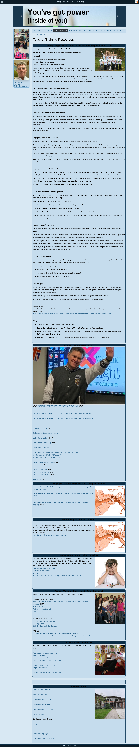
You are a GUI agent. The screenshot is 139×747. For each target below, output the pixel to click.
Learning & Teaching (62, 2)
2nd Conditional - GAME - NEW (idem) (47, 455)
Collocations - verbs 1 (41, 438)
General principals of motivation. (44, 621)
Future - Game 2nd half (41, 475)
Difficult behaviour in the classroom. (45, 626)
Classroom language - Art (42, 704)
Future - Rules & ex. (40, 470)
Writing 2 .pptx (38, 611)
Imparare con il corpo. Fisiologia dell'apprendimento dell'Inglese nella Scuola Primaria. (64, 636)
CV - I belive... (38, 30)
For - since (36, 465)
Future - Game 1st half (41, 472)
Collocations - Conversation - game (45, 433)
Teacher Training (78, 2)
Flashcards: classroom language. (45, 653)
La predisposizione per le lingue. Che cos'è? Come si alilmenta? (56, 633)
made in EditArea (69, 746)
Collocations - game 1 (41, 428)
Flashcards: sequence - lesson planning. (47, 660)
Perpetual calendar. (40, 668)
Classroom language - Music (43, 709)
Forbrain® (111, 30)
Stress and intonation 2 (41, 694)
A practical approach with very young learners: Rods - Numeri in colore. (58, 576)
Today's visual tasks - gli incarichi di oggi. (47, 672)
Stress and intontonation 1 (42, 690)
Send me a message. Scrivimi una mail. (20, 84)
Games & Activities (75, 30)
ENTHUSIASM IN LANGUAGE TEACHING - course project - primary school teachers (63, 418)
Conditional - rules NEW (41, 448)
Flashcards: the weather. (41, 658)
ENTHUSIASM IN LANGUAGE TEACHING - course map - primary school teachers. (63, 413)
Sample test (37, 479)
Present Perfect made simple (43, 462)
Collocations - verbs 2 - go (42, 443)
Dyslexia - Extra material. (42, 571)
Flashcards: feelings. (40, 655)
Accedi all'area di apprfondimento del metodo (49, 535)
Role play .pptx (38, 606)
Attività (48, 30)
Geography (37, 724)
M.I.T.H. (35, 573)
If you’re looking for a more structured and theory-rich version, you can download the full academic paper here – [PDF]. (72, 314)
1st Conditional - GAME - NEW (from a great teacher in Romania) (56, 452)
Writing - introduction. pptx (42, 609)
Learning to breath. (39, 624)
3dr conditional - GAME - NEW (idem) (46, 457)
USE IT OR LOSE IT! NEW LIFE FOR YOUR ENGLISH (57, 406)
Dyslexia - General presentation (44, 568)
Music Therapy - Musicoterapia (95, 30)
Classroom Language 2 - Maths (44, 738)
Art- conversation (39, 714)
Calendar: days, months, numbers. (45, 665)
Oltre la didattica (39, 34)
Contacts (119, 30)
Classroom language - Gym (43, 699)
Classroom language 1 (41, 734)
